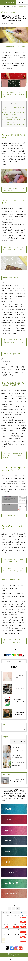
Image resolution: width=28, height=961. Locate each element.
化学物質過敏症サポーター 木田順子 (16, 46)
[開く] (25, 2)
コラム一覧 (5, 12)
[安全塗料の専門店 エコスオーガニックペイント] (7, 2)
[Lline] (13, 655)
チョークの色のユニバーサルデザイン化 (13, 124)
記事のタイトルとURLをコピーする (14, 649)
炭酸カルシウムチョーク (11, 114)
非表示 (15, 103)
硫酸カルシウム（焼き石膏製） (13, 117)
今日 (18, 908)
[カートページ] (22, 2)
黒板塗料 (13, 12)
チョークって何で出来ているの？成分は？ (13, 112)
